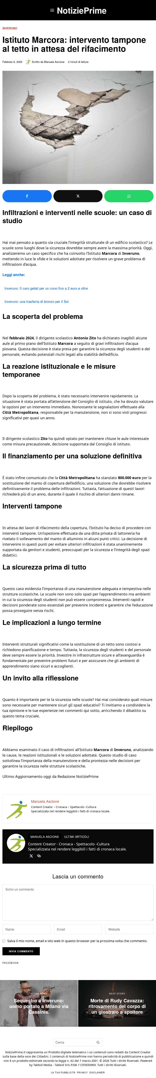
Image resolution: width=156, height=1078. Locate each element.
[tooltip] (27, 196)
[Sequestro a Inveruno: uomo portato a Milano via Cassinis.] (39, 1003)
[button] (98, 1042)
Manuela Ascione (54, 62)
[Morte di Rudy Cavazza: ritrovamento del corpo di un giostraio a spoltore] (117, 1003)
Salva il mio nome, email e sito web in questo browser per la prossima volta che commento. (77, 941)
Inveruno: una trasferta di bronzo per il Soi (36, 301)
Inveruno (9, 28)
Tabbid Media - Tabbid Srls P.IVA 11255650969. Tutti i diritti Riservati (79, 1065)
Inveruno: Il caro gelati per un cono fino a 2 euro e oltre (46, 288)
